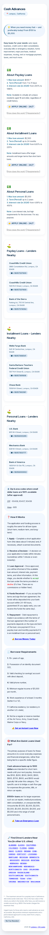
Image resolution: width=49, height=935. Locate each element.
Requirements (33, 113)
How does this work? (16, 113)
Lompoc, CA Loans (38, 927)
